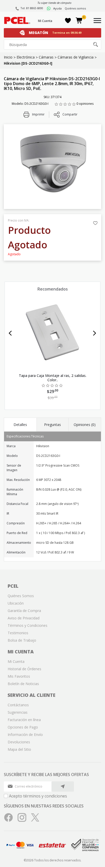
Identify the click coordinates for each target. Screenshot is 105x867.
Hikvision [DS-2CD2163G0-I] (28, 63)
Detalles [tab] (20, 424)
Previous (10, 333)
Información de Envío (25, 734)
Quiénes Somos (21, 595)
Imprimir (38, 114)
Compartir (69, 114)
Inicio (8, 57)
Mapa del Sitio (19, 749)
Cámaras (46, 57)
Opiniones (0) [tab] (85, 424)
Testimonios (18, 632)
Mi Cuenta (45, 21)
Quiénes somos (75, 8)
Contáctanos (18, 704)
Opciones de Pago (23, 727)
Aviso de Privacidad (24, 618)
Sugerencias (18, 712)
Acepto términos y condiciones (38, 796)
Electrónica (26, 57)
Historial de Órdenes (24, 668)
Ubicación (16, 603)
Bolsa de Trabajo (22, 640)
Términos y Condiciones (27, 625)
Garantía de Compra (24, 610)
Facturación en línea (24, 719)
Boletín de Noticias (23, 683)
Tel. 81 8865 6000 (31, 8)
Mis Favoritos (19, 676)
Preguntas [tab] (52, 424)
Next (94, 333)
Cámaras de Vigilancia (76, 57)
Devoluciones (19, 741)
